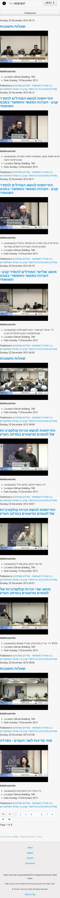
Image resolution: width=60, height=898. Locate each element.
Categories (30, 13)
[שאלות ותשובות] (24, 49)
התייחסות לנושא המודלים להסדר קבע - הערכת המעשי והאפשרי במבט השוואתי (29, 102)
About (30, 848)
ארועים (15, 837)
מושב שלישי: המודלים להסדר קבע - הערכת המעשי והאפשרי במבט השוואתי (28, 275)
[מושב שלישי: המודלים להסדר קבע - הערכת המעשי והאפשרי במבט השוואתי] (24, 302)
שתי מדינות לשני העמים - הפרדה (26, 741)
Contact (30, 858)
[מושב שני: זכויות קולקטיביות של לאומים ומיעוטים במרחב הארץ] (24, 615)
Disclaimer (30, 863)
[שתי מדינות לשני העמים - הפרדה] (24, 763)
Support (30, 853)
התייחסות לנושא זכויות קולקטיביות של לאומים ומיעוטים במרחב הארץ (27, 432)
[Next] (3, 819)
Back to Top (30, 894)
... (36, 814)
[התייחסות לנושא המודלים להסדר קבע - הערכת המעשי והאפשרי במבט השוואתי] (24, 128)
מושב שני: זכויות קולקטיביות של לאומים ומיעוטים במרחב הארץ (25, 591)
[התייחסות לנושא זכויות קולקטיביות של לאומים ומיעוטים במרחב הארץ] (24, 457)
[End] (9, 819)
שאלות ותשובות (12, 26)
